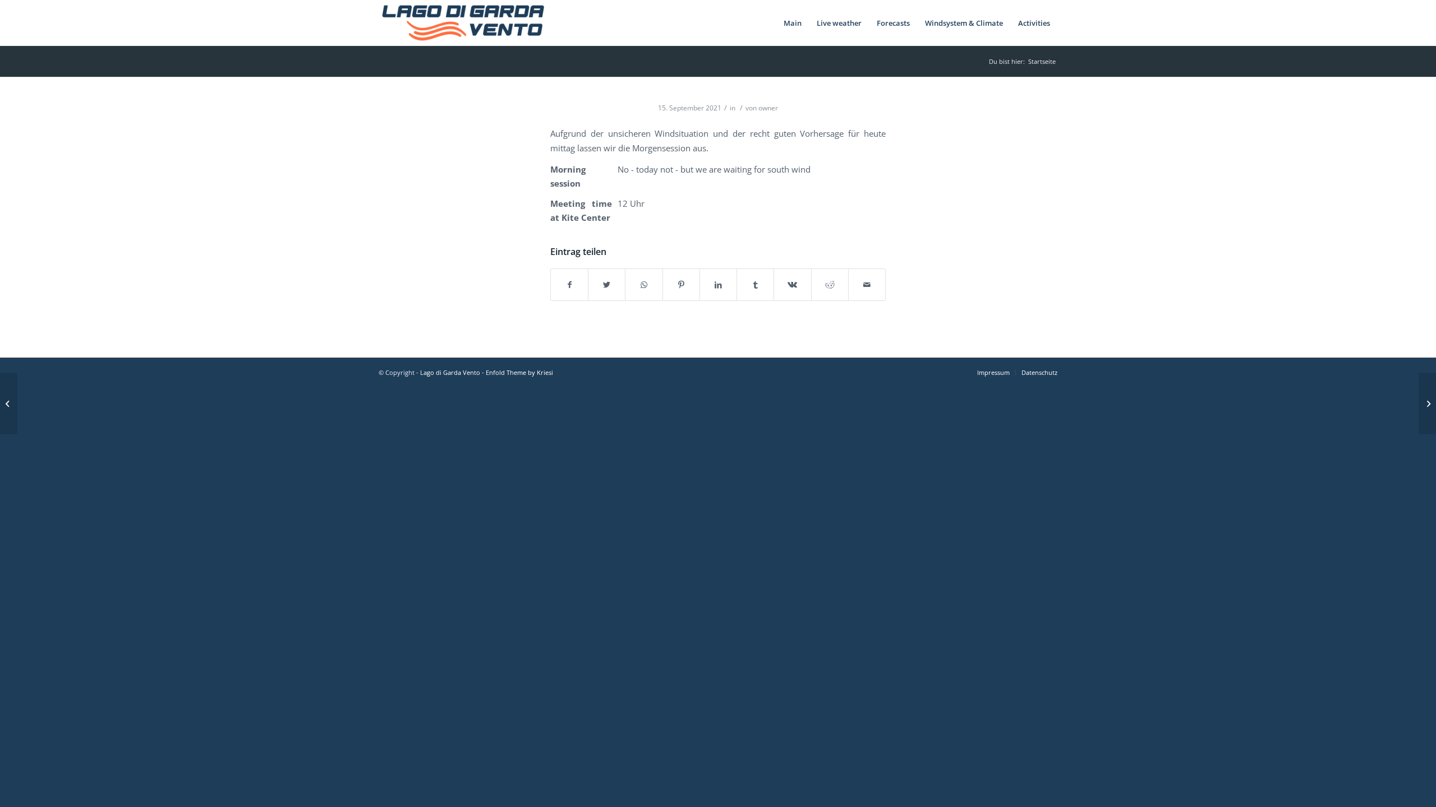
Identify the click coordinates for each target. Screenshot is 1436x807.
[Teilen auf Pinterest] (681, 284)
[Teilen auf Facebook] (569, 284)
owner (768, 108)
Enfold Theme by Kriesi (519, 372)
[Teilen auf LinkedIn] (718, 284)
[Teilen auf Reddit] (830, 284)
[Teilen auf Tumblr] (755, 284)
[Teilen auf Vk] (792, 284)
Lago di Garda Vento (450, 372)
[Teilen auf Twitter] (606, 284)
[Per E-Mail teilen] (867, 284)
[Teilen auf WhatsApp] (643, 284)
